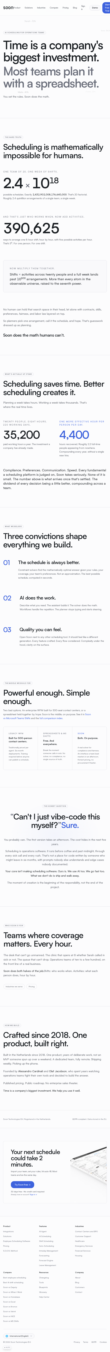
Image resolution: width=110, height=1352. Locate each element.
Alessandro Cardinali (30, 1071)
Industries (41, 7)
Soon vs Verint (9, 1311)
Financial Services (83, 1251)
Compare (54, 7)
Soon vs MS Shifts (11, 1321)
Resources (43, 1272)
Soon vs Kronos (10, 1306)
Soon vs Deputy (10, 1287)
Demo (95, 7)
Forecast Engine (46, 1260)
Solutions (29, 7)
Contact (78, 1292)
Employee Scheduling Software (16, 1241)
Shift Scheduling (46, 1241)
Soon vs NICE (9, 1316)
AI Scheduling (45, 1236)
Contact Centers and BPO (86, 1231)
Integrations (8, 1231)
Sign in (83, 7)
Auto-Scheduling (46, 1246)
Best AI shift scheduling (13, 1282)
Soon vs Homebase (11, 1297)
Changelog (44, 1277)
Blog (75, 7)
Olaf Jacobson (58, 1071)
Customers (80, 1287)
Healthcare (80, 1241)
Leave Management (47, 1265)
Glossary (43, 1292)
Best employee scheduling (14, 1277)
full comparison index (51, 718)
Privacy (77, 1342)
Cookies (103, 1342)
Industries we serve (14, 986)
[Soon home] (8, 7)
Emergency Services (84, 1246)
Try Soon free (22, 1184)
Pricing (66, 7)
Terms (85, 1342)
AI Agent (43, 1231)
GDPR (93, 1342)
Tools (41, 1282)
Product (16, 7)
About (77, 1277)
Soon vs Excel (9, 1302)
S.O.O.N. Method (10, 1251)
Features (43, 1226)
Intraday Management (48, 1251)
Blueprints (43, 1287)
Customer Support (83, 1236)
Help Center (44, 1297)
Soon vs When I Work (12, 1292)
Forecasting (44, 1255)
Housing (78, 1255)
